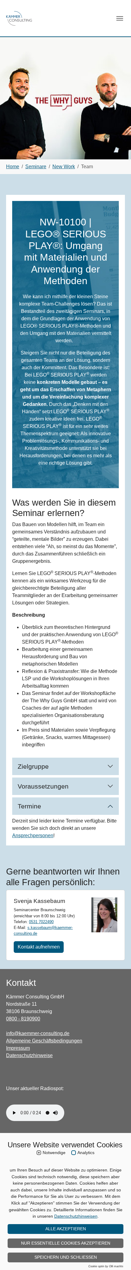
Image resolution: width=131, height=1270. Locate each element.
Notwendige (54, 1152)
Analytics (85, 1152)
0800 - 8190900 (23, 1018)
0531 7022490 (41, 921)
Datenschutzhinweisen (75, 1216)
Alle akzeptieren (65, 1228)
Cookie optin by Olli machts (105, 1266)
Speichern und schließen (65, 1257)
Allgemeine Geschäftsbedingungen (44, 1040)
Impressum (18, 1048)
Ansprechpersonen (32, 835)
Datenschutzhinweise (29, 1055)
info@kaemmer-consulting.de (37, 1033)
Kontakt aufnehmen (39, 946)
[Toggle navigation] (120, 18)
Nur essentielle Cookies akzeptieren (65, 1243)
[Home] (19, 18)
